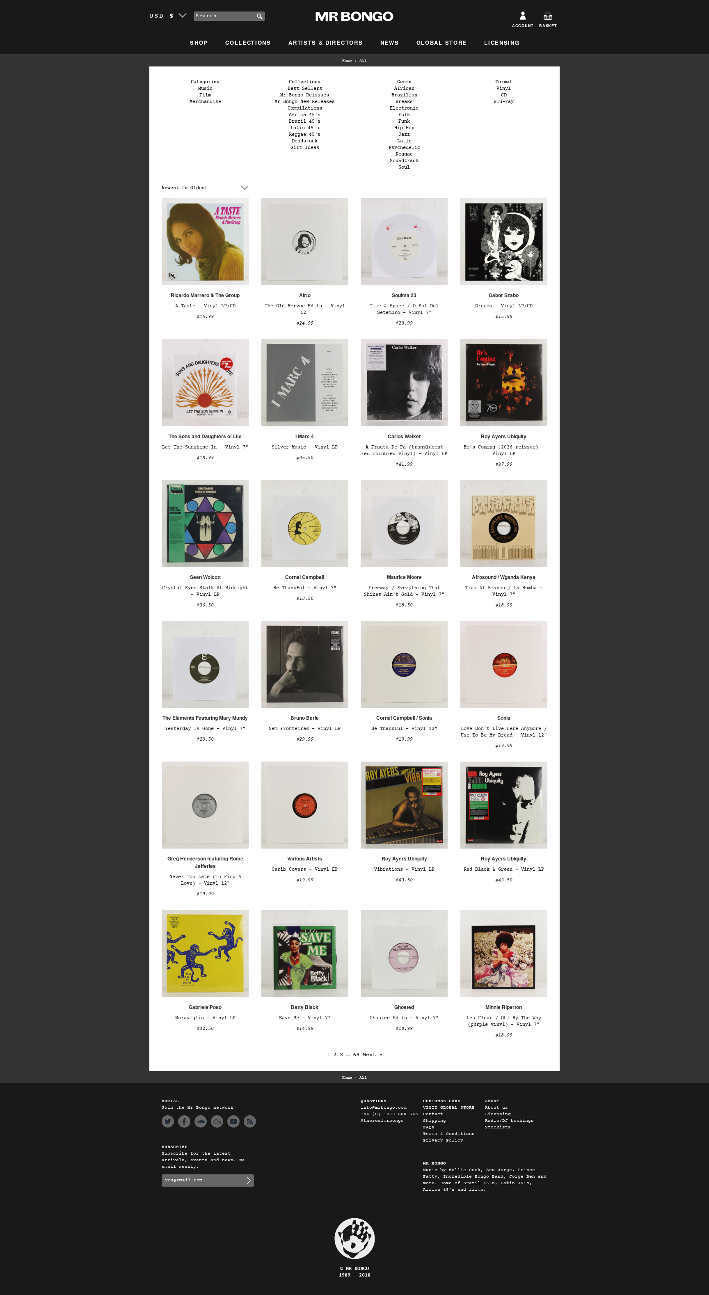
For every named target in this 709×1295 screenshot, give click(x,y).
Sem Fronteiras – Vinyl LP (305, 728)
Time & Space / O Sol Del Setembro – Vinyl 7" (404, 309)
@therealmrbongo (382, 1121)
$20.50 (205, 739)
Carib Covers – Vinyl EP (305, 869)
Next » (372, 1055)
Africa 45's (304, 115)
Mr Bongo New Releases (304, 101)
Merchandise (205, 101)
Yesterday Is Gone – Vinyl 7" (205, 728)
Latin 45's (304, 128)
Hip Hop (404, 128)
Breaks (404, 101)
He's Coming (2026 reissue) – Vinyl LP (504, 450)
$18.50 (304, 598)
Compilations (305, 108)
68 (356, 1055)
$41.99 (404, 464)
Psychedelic (404, 147)
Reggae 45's (304, 134)
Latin (404, 141)
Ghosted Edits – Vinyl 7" (404, 1018)
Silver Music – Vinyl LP (305, 447)
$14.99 (304, 1028)
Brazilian (404, 95)
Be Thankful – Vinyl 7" (304, 588)
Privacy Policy (443, 1140)
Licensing (501, 42)
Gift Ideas (304, 147)
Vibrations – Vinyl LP (404, 869)
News (389, 42)
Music (205, 88)
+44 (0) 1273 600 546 (389, 1114)
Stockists (498, 1127)
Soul (404, 167)
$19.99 (404, 739)
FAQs (429, 1127)
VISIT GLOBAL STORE (449, 1108)
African (404, 88)
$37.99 (503, 464)
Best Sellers (305, 88)
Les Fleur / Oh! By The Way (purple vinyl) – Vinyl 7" (504, 1021)
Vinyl (503, 88)
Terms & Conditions (449, 1134)
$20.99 (404, 323)
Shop (199, 42)
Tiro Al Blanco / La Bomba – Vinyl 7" (503, 591)
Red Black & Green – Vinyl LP (504, 869)
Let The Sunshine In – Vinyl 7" (205, 447)
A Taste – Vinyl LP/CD (205, 306)
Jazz (404, 134)
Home (347, 61)
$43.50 (404, 880)
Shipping (434, 1121)
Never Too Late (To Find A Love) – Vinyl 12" (205, 880)
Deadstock (305, 141)
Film (205, 95)
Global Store (441, 42)
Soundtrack (404, 161)
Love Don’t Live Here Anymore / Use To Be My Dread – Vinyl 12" (504, 732)
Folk (404, 115)
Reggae (404, 154)
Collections (248, 42)
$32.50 (205, 1028)
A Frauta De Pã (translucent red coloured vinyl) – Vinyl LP (404, 450)
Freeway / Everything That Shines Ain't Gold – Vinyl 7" (404, 591)
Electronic (404, 108)
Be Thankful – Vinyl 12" (404, 728)
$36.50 (205, 605)
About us (496, 1108)
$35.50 (304, 458)
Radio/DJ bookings (509, 1121)
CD (504, 95)
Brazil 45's (304, 121)
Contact (433, 1114)
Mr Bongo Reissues (304, 95)
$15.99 (205, 316)
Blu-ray (504, 101)
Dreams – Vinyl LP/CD (504, 306)
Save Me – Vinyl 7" (305, 1018)
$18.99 (205, 458)
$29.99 (304, 739)
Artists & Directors (325, 42)
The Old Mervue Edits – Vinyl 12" (305, 309)
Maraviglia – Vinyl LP (205, 1018)
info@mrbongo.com (384, 1108)
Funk (404, 121)
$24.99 (304, 323)
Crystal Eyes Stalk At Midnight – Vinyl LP (205, 591)
